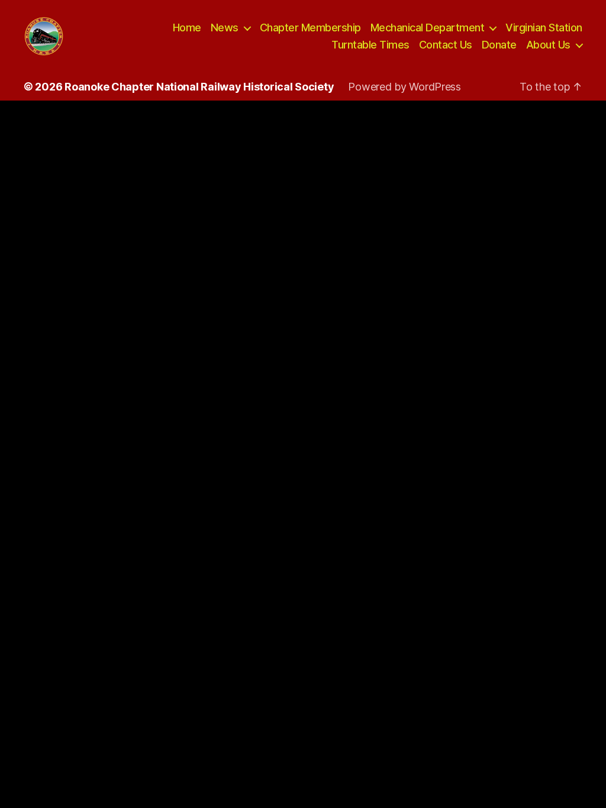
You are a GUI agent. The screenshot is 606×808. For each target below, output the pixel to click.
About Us (548, 44)
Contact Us (445, 44)
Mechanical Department (427, 27)
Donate (499, 44)
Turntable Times (370, 44)
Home (187, 27)
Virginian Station (543, 27)
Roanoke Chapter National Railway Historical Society (199, 86)
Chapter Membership (310, 27)
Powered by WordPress (404, 86)
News (224, 27)
